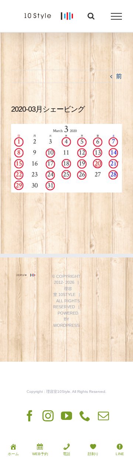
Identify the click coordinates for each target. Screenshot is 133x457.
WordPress (66, 325)
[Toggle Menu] (116, 16)
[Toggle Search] (91, 16)
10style (66, 294)
